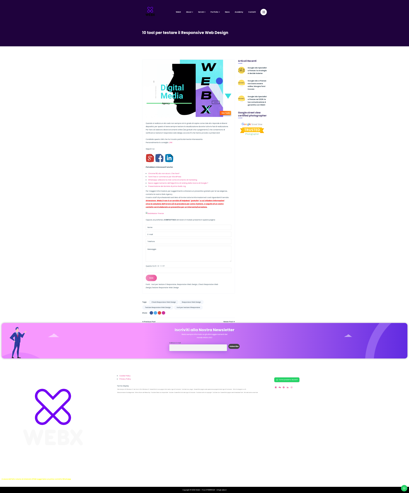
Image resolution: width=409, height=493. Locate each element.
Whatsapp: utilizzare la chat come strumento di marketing (172, 180)
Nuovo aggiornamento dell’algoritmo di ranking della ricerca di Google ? (178, 183)
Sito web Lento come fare (250, 392)
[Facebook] (151, 313)
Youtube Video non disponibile (159, 392)
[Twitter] (155, 313)
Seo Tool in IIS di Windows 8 (141, 389)
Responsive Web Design (191, 302)
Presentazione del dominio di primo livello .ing (167, 186)
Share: (144, 313)
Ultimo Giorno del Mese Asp (142, 392)
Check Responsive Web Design (163, 302)
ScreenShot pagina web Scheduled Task (231, 392)
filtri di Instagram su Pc (239, 389)
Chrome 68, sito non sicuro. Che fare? (163, 173)
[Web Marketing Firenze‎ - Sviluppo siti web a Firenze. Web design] (150, 12)
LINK (170, 142)
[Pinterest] (163, 313)
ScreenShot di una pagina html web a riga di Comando (165, 389)
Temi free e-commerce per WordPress (164, 176)
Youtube (171, 392)
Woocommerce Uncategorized (125, 392)
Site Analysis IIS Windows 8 (125, 389)
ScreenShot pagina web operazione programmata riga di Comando (213, 389)
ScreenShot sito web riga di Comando (184, 392)
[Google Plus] (159, 313)
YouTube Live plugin (187, 389)
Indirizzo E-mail (175, 343)
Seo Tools (226, 113)
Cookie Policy (124, 376)
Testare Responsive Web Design (158, 307)
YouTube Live (216, 392)
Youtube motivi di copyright (204, 392)
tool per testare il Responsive (188, 307)
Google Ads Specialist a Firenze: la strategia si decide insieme (257, 71)
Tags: (144, 302)
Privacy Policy (125, 379)
